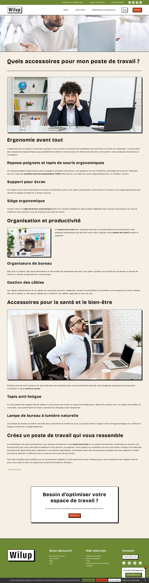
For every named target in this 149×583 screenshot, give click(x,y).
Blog (124, 10)
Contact (137, 10)
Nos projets (54, 558)
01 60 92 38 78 (117, 2)
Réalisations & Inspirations (104, 10)
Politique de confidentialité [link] (130, 580)
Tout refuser (101, 580)
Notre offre (80, 10)
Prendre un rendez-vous (72, 2)
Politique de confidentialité (97, 563)
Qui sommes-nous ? (57, 556)
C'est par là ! (129, 557)
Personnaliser (114, 580)
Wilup (65, 10)
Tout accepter (88, 580)
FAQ (51, 563)
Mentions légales (93, 558)
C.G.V (88, 561)
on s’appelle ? (132, 575)
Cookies (89, 566)
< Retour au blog (14, 469)
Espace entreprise (97, 2)
